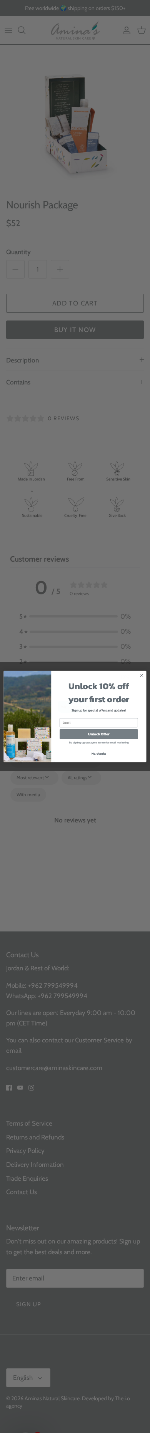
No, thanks (99, 758)
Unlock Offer (99, 738)
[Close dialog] (141, 679)
